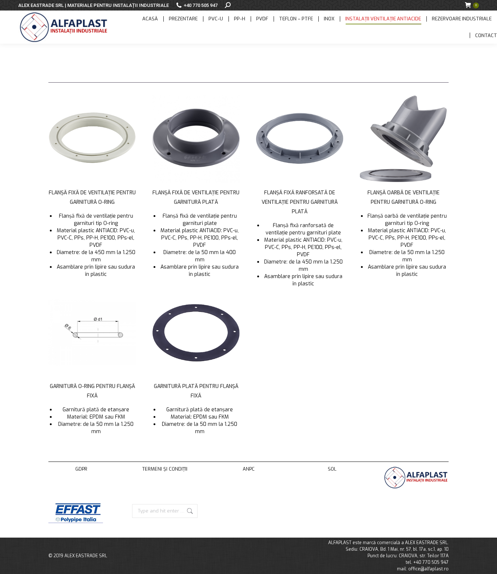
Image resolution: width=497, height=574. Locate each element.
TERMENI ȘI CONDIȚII (164, 469)
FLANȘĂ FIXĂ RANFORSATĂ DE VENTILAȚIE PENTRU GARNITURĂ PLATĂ (300, 202)
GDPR (81, 469)
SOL (332, 469)
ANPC (249, 469)
